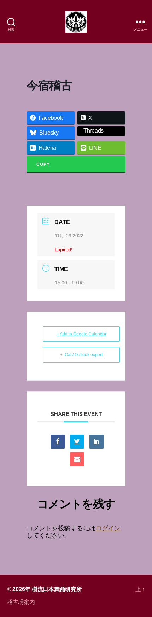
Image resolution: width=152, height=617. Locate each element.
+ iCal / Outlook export (81, 354)
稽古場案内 (21, 602)
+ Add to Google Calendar (81, 333)
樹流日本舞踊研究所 (57, 589)
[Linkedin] (96, 442)
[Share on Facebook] (58, 442)
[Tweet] (77, 442)
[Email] (77, 459)
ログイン (108, 528)
